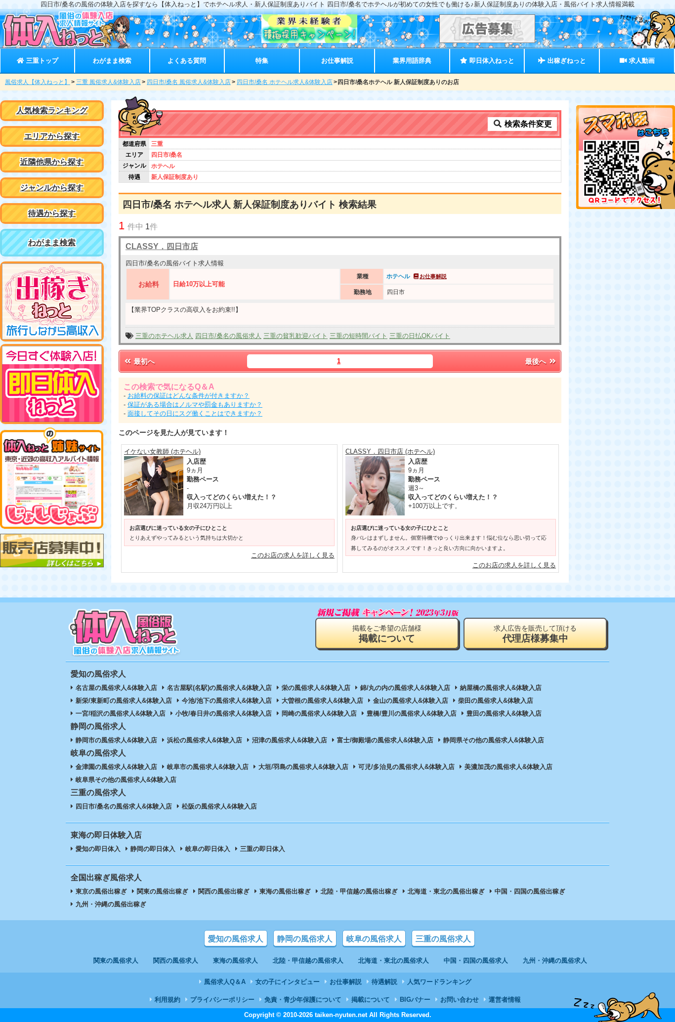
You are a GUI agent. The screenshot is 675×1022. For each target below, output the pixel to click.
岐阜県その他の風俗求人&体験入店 (126, 779)
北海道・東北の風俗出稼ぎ (446, 891)
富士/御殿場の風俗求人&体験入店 (385, 740)
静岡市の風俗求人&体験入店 (116, 740)
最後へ (536, 361)
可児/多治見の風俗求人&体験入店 (406, 766)
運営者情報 (505, 999)
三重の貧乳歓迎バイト (295, 336)
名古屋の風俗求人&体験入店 (116, 687)
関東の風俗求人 (115, 960)
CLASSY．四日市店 (162, 246)
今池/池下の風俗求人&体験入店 (227, 700)
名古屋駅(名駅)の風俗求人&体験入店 (219, 687)
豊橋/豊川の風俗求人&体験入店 (412, 713)
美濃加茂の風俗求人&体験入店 (508, 766)
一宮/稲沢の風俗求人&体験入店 (121, 713)
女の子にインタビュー (287, 981)
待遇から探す (52, 213)
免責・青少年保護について (302, 999)
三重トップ (41, 60)
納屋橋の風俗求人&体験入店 (501, 687)
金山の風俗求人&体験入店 (410, 700)
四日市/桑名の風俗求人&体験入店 (124, 806)
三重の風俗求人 (443, 939)
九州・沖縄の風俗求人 (555, 960)
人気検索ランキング (51, 110)
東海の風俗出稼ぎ (285, 891)
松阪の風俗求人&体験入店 (219, 806)
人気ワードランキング (439, 981)
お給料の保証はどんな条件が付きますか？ (188, 395)
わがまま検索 (112, 60)
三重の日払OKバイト (419, 336)
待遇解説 (384, 981)
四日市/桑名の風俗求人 (228, 336)
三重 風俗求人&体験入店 (108, 82)
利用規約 (167, 999)
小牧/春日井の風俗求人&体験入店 (223, 713)
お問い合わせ (459, 999)
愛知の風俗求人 (235, 939)
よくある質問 (187, 60)
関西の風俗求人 (175, 960)
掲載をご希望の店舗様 (387, 633)
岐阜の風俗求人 (374, 939)
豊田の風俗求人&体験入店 (504, 713)
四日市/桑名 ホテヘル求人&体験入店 (285, 82)
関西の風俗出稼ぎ (224, 891)
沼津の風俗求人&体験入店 (289, 740)
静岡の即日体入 (152, 848)
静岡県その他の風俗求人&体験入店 (493, 740)
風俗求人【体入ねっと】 (37, 82)
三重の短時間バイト (358, 336)
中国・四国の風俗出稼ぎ (530, 891)
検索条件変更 (527, 124)
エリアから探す (52, 136)
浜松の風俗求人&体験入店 (204, 740)
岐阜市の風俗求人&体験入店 (208, 766)
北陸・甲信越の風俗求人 (308, 960)
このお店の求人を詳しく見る (293, 555)
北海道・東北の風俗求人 (393, 960)
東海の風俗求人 (235, 960)
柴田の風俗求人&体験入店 (495, 700)
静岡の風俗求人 (305, 939)
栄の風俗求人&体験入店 (316, 687)
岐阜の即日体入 (207, 848)
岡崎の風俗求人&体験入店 (319, 713)
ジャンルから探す (52, 187)
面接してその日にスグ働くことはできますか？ (194, 413)
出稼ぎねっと (566, 60)
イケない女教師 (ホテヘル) (162, 451)
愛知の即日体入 (98, 848)
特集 (261, 60)
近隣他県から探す (52, 162)
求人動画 (641, 60)
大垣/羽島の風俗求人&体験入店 (303, 766)
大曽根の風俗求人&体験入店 (322, 700)
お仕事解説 (337, 60)
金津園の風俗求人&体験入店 (116, 766)
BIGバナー (415, 999)
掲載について (370, 999)
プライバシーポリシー (222, 999)
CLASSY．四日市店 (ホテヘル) (390, 451)
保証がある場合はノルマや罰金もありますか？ (194, 404)
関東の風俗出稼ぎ (162, 891)
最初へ (143, 361)
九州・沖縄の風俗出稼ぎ (111, 904)
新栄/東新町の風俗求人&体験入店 (124, 700)
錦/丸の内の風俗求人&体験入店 (405, 687)
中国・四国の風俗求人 (476, 960)
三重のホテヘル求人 (164, 336)
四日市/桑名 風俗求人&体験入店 (189, 82)
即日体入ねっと (490, 60)
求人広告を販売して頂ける (535, 633)
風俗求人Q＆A (225, 981)
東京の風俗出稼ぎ (101, 891)
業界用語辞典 (412, 60)
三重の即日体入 (262, 848)
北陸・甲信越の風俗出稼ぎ (359, 891)
